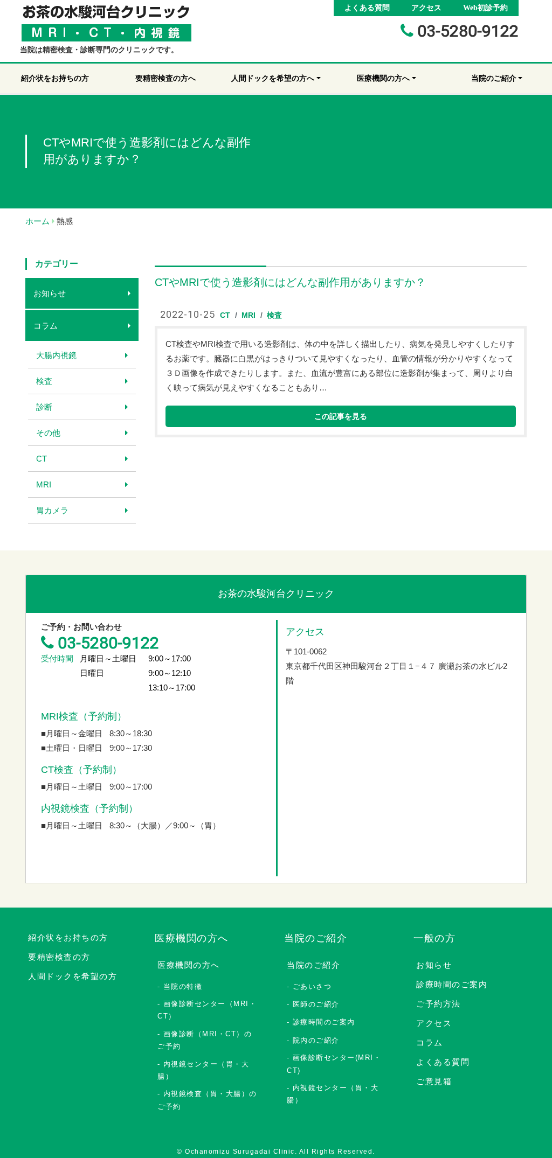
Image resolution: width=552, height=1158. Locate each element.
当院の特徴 (183, 986)
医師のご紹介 (316, 1004)
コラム (45, 325)
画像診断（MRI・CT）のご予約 (204, 1040)
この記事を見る (340, 416)
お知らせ (49, 293)
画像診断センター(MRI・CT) (334, 1064)
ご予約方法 (438, 1003)
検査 (44, 381)
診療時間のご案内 (324, 1022)
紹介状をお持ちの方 (68, 937)
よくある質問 (367, 8)
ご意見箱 (434, 1081)
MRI (43, 484)
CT (41, 458)
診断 (44, 406)
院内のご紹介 (316, 1040)
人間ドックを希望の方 (72, 976)
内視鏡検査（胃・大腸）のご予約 (207, 1100)
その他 (48, 432)
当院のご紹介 (313, 964)
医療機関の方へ (188, 964)
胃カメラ (52, 510)
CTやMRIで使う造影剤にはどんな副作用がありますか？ (290, 282)
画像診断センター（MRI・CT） (207, 1010)
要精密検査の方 (59, 956)
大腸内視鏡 (56, 355)
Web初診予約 (485, 8)
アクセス (426, 8)
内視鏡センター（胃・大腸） (203, 1070)
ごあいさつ (312, 986)
